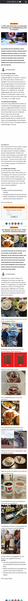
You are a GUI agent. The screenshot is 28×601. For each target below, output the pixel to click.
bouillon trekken (21, 122)
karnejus (23, 282)
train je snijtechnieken (7, 84)
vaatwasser (6, 174)
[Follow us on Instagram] (12, 224)
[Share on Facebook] (6, 224)
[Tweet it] (9, 224)
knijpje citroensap (10, 163)
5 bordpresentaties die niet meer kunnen (14, 194)
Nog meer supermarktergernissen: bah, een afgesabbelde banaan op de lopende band (14, 564)
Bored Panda (8, 578)
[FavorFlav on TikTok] (18, 224)
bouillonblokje (16, 106)
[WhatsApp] (21, 224)
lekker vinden (5, 289)
